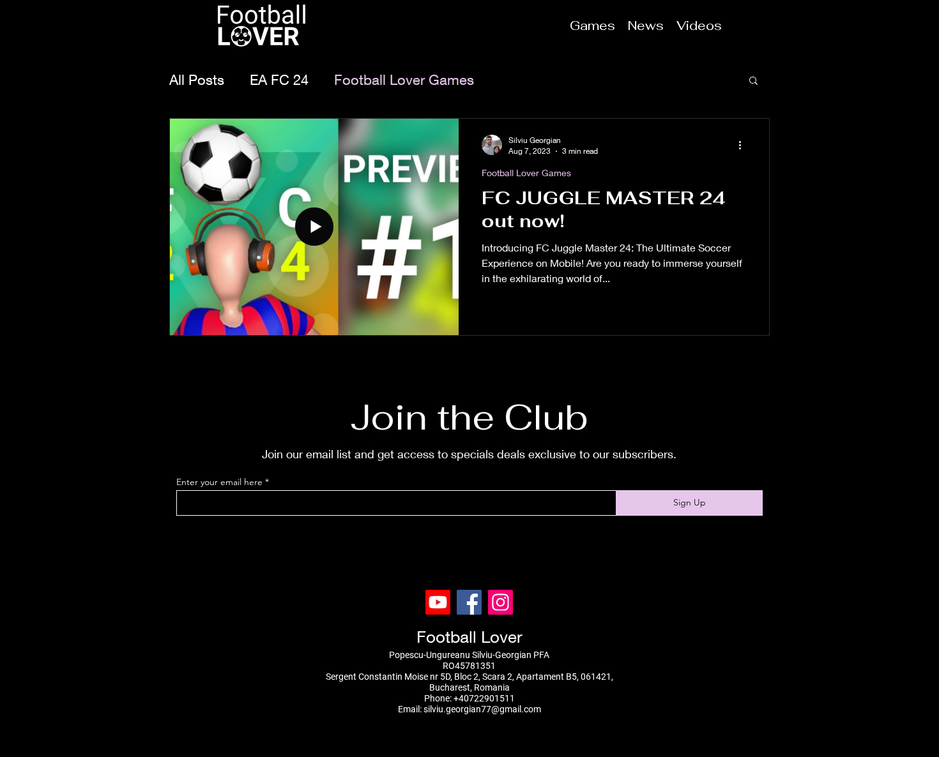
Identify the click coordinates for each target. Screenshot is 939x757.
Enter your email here (219, 481)
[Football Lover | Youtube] (437, 602)
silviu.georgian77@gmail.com (482, 709)
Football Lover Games (404, 79)
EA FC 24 (279, 79)
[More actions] (744, 145)
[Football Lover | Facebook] (469, 602)
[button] (753, 81)
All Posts (196, 79)
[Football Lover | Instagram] (500, 602)
